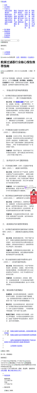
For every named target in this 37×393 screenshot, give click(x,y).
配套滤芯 (27, 342)
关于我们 (7, 7)
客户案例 (7, 29)
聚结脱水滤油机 (29, 21)
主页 (18, 57)
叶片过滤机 (26, 20)
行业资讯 (7, 35)
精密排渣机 (26, 25)
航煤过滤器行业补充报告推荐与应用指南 (23, 335)
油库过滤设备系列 (16, 340)
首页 (5, 5)
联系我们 (7, 37)
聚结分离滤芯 (33, 16)
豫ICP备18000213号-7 (14, 370)
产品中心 (7, 8)
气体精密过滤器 (21, 22)
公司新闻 (7, 33)
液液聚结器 (15, 18)
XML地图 (4, 370)
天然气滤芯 (33, 22)
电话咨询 (7, 375)
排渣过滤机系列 (14, 342)
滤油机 (29, 12)
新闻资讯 (7, 31)
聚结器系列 (15, 12)
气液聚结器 (15, 23)
